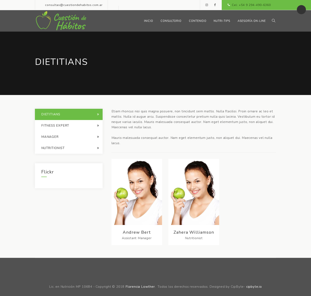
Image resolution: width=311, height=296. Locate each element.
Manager (50, 137)
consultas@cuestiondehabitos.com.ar (74, 5)
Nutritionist (53, 148)
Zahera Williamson (193, 232)
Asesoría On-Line (252, 21)
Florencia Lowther (140, 287)
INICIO (148, 21)
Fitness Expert (55, 125)
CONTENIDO (197, 21)
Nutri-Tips (222, 21)
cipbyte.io (254, 287)
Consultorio (171, 21)
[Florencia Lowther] (61, 20)
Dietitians (50, 114)
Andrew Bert (137, 232)
